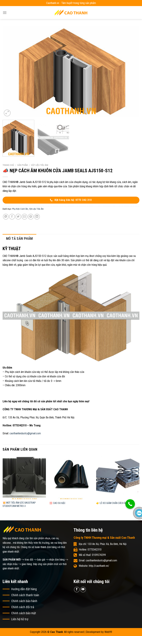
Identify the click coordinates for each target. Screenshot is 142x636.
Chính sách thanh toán (25, 595)
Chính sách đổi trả (22, 607)
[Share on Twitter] (18, 217)
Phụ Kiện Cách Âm (20, 209)
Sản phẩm (22, 165)
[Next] (132, 71)
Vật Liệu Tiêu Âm (39, 165)
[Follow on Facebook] (77, 589)
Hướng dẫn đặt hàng (24, 589)
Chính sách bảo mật (23, 613)
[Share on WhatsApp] (6, 217)
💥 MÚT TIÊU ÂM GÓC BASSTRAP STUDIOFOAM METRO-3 (19, 504)
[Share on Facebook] (12, 217)
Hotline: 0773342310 (90, 549)
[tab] (19, 238)
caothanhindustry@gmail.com (25, 433)
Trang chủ (8, 165)
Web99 (108, 632)
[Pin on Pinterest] (31, 217)
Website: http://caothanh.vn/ (94, 565)
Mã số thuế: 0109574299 (92, 555)
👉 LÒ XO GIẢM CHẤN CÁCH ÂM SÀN (114, 503)
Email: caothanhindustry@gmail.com (98, 560)
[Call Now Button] (130, 504)
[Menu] (5, 12)
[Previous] (10, 71)
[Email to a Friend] (24, 217)
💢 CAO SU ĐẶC (57, 503)
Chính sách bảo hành (24, 601)
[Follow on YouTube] (83, 589)
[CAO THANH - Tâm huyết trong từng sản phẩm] (71, 12)
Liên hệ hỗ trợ (19, 619)
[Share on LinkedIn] (37, 217)
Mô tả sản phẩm (19, 238)
